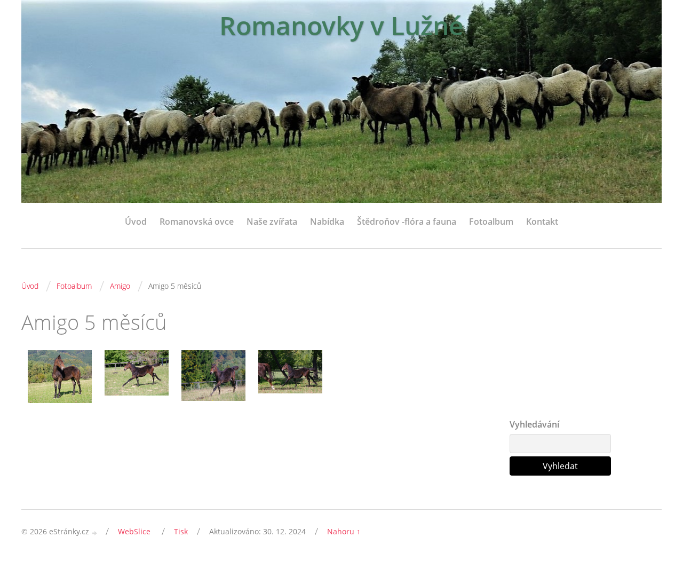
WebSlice (134, 531)
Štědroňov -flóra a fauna (406, 221)
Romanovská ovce (197, 221)
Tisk (181, 531)
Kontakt (542, 221)
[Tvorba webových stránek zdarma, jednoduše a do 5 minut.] (95, 532)
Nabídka (327, 221)
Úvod (136, 221)
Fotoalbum (491, 221)
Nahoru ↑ (343, 531)
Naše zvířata (272, 221)
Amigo (120, 286)
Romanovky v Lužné (341, 25)
